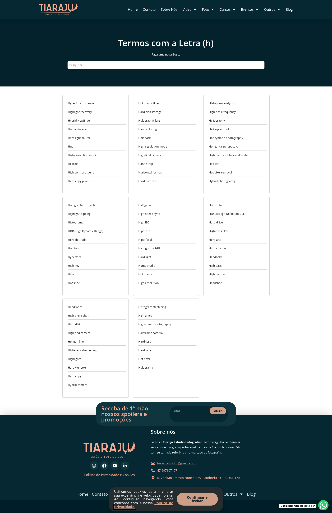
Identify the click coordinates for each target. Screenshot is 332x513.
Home (133, 9)
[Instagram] (94, 465)
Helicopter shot (219, 129)
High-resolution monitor (84, 155)
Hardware (144, 350)
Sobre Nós (169, 9)
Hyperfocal (75, 257)
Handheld (215, 257)
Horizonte (215, 205)
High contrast (218, 274)
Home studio (146, 266)
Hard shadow (217, 248)
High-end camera (79, 333)
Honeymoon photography (226, 138)
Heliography (217, 120)
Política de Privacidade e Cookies (109, 475)
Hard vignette (77, 367)
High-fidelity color (149, 155)
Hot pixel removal (220, 172)
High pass (215, 266)
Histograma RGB (149, 248)
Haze (71, 274)
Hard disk (74, 324)
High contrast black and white (228, 155)
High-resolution (148, 283)
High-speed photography (154, 324)
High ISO (143, 222)
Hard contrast (147, 181)
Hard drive (216, 222)
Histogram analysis (221, 103)
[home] (65, 9)
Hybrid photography (222, 181)
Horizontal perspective (223, 146)
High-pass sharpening (82, 350)
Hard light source (79, 138)
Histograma (75, 222)
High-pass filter (219, 231)
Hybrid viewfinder (79, 120)
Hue (70, 146)
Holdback (144, 138)
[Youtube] (114, 465)
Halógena (144, 205)
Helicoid (73, 164)
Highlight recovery (80, 112)
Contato (149, 9)
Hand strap (145, 164)
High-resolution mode (152, 146)
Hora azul (215, 240)
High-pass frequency (222, 112)
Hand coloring (147, 129)
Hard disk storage (150, 112)
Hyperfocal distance (81, 103)
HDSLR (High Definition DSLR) (228, 214)
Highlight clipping (79, 214)
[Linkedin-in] (125, 465)
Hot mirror (145, 274)
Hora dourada (77, 240)
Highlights (74, 359)
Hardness (144, 341)
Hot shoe (74, 283)
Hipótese (144, 231)
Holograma (145, 367)
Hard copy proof (78, 181)
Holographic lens (149, 120)
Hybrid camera (77, 385)
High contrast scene (81, 172)
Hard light (144, 257)
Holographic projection (83, 205)
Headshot (215, 283)
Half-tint (214, 164)
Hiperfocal (145, 240)
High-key (73, 266)
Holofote (73, 248)
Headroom (75, 307)
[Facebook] (104, 465)
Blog (289, 9)
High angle (145, 316)
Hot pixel (144, 359)
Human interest (78, 129)
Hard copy (74, 376)
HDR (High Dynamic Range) (85, 231)
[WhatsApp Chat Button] (323, 505)
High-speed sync (149, 214)
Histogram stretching (152, 307)
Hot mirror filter (148, 103)
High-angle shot (78, 316)
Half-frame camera (150, 333)
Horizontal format (150, 172)
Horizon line (76, 341)
